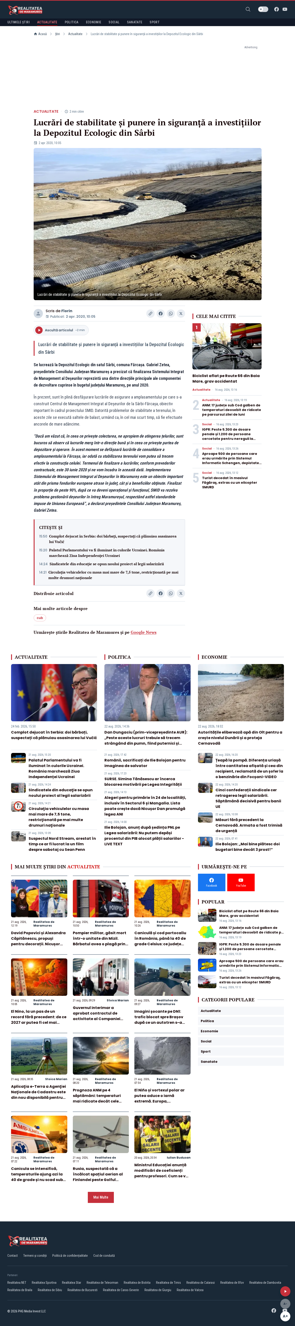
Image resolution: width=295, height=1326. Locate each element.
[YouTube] (285, 9)
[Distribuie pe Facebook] (160, 313)
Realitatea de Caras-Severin (121, 1290)
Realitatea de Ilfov (232, 1282)
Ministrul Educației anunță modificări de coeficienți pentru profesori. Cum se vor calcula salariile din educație (162, 1176)
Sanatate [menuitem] (134, 22)
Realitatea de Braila (19, 1290)
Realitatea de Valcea (190, 1290)
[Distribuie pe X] (181, 313)
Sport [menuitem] (154, 22)
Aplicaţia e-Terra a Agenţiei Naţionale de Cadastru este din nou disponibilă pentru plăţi (38, 1095)
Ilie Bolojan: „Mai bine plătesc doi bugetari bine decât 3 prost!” (247, 846)
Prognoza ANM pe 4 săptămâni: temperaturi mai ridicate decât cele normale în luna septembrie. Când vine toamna (100, 1101)
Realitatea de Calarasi (200, 1282)
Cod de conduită (104, 1255)
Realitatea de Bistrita (137, 1282)
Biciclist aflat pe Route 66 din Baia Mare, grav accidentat (226, 378)
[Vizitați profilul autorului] (38, 313)
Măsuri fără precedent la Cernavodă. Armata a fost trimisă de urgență (248, 825)
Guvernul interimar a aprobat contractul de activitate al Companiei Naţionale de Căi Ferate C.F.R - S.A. (96, 1019)
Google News (143, 632)
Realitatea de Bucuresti (82, 1290)
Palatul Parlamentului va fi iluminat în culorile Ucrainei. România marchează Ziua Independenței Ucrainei (107, 552)
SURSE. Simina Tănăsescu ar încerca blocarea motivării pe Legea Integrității (143, 781)
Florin (66, 311)
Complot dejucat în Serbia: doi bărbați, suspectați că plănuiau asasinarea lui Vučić (113, 539)
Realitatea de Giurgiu (158, 1290)
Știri (57, 34)
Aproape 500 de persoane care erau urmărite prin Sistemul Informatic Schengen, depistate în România (230, 460)
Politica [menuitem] (72, 22)
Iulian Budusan (179, 1158)
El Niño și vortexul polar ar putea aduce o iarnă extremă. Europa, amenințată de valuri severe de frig (162, 1101)
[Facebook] (276, 9)
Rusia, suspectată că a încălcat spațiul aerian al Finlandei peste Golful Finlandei (98, 1177)
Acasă (42, 34)
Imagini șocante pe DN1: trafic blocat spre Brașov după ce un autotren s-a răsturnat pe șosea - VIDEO (160, 1020)
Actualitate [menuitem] (47, 22)
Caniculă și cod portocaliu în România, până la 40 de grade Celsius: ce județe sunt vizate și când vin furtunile (160, 944)
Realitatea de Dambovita (265, 1282)
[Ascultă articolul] (285, 1291)
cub (40, 618)
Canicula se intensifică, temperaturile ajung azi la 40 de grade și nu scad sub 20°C (37, 1177)
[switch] (263, 9)
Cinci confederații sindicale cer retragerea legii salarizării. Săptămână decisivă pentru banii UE (248, 798)
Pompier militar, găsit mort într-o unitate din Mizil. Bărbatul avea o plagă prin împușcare (99, 941)
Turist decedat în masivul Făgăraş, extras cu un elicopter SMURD (229, 482)
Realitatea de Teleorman (102, 1282)
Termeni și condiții (35, 1255)
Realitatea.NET (16, 1282)
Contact (12, 1255)
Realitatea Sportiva (44, 1282)
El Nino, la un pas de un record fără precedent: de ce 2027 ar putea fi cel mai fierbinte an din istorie (38, 1020)
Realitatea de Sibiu (50, 1290)
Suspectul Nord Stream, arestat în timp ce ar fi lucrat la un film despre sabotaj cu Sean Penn (62, 844)
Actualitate (75, 34)
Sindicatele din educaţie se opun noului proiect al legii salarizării (107, 563)
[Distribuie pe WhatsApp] (171, 313)
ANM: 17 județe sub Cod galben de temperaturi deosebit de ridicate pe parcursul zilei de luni (231, 410)
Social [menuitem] (114, 22)
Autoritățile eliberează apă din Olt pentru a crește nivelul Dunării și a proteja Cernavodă (240, 738)
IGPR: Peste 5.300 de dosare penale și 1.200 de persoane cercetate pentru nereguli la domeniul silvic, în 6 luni (227, 436)
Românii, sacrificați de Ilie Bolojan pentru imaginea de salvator (145, 763)
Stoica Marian (118, 1000)
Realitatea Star (71, 1282)
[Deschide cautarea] (248, 9)
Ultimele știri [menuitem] (18, 22)
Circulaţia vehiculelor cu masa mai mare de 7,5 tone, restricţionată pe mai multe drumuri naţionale (113, 575)
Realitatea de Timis (168, 1282)
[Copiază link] (150, 313)
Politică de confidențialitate (70, 1255)
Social (207, 424)
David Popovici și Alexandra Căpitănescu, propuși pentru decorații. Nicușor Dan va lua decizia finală (38, 941)
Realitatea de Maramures (43, 923)
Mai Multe (100, 1197)
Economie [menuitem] (93, 22)
